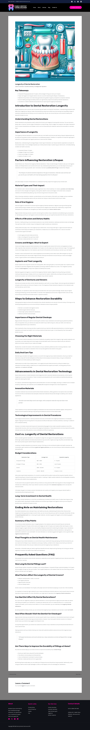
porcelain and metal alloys (67, 188)
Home (34, 7)
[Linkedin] (81, 1)
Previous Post (12, 674)
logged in (23, 685)
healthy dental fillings (53, 167)
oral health (70, 609)
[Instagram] (78, 1)
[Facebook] (72, 1)
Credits (29, 711)
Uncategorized (37, 86)
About (39, 7)
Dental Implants (52, 715)
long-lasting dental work (22, 515)
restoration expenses (57, 484)
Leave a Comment (19, 86)
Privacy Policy (31, 707)
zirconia (39, 384)
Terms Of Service (32, 709)
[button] (75, 7)
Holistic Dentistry (52, 707)
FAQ (29, 713)
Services (44, 7)
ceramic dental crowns (55, 209)
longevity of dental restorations (63, 593)
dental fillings (57, 649)
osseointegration (24, 268)
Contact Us (54, 7)
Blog (49, 7)
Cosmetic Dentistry (29, 86)
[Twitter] (75, 1)
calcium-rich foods (27, 367)
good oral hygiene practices (42, 447)
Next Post (79, 674)
